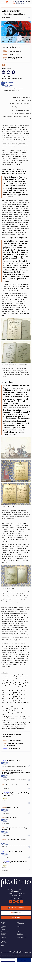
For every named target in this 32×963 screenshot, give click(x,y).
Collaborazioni (19, 931)
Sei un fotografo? (20, 934)
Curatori (18, 925)
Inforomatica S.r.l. (4, 925)
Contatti (2, 923)
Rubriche (3, 946)
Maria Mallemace (7, 779)
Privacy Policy (4, 936)
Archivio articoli (4, 942)
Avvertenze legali (4, 931)
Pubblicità (3, 929)
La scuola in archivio (14, 51)
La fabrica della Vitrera (14, 851)
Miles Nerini (6, 788)
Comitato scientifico (20, 923)
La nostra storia (4, 926)
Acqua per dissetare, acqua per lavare (13, 840)
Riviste (2, 945)
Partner (18, 927)
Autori (18, 922)
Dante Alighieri (5, 89)
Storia (3, 65)
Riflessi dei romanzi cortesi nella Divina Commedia (14, 862)
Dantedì (12, 89)
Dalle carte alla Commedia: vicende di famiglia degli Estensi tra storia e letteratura (15, 794)
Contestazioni (3, 933)
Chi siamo (3, 922)
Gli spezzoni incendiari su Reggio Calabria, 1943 (14, 58)
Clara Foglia (7, 68)
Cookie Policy (3, 937)
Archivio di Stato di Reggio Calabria (10, 90)
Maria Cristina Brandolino (19, 766)
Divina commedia (18, 89)
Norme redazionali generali (22, 936)
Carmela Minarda (7, 766)
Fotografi (18, 926)
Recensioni (19, 933)
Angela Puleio (17, 78)
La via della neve (13, 54)
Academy (3, 941)
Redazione (3, 927)
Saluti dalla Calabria (15, 748)
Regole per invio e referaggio (22, 937)
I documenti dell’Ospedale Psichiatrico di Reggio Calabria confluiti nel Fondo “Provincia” (15, 772)
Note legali (3, 934)
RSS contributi (4, 939)
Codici (2, 944)
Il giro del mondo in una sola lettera (18, 785)
